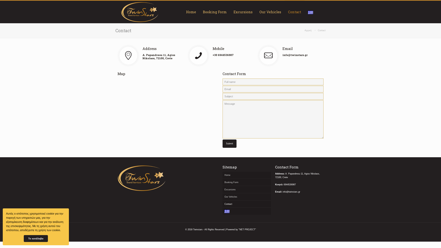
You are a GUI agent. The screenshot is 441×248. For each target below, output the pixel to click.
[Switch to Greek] (311, 12)
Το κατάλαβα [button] (35, 238)
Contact (228, 204)
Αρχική (308, 30)
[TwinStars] (140, 12)
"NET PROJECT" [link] (247, 229)
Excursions (230, 189)
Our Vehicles (230, 196)
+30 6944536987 (223, 55)
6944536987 (290, 184)
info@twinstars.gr (295, 55)
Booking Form (231, 182)
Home (227, 175)
